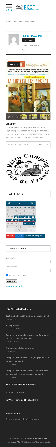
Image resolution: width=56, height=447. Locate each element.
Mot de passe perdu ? (15, 286)
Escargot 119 (12, 325)
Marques (14, 64)
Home (8, 21)
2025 (10, 230)
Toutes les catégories (35, 235)
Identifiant (10, 258)
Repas (19, 235)
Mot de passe (11, 267)
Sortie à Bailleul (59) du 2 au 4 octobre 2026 (27, 316)
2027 (31, 230)
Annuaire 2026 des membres (20, 348)
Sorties (10, 235)
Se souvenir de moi (17, 275)
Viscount (11, 123)
